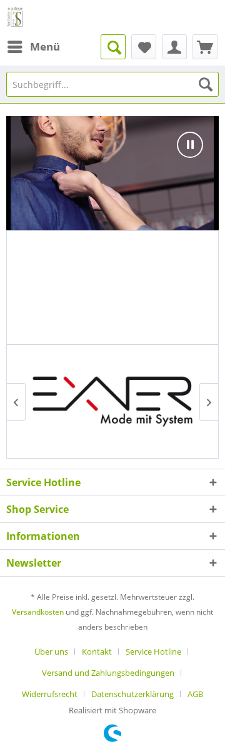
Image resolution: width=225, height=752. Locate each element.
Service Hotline (153, 651)
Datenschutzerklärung (132, 694)
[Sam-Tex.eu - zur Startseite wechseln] (15, 17)
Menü (45, 46)
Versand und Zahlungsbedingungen (108, 672)
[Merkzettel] (143, 46)
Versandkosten (38, 612)
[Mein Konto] (174, 46)
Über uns (51, 651)
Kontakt (97, 651)
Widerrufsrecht (50, 694)
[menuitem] (33, 46)
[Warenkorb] (205, 46)
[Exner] (112, 402)
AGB (195, 694)
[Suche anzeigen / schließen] (113, 46)
